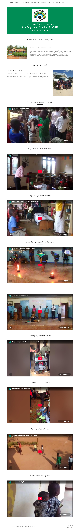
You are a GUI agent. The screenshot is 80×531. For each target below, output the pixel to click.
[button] (18, 2)
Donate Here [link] (51, 2)
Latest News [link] (25, 2)
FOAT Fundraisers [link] (35, 2)
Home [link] (11, 2)
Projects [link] (43, 2)
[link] (40, 15)
